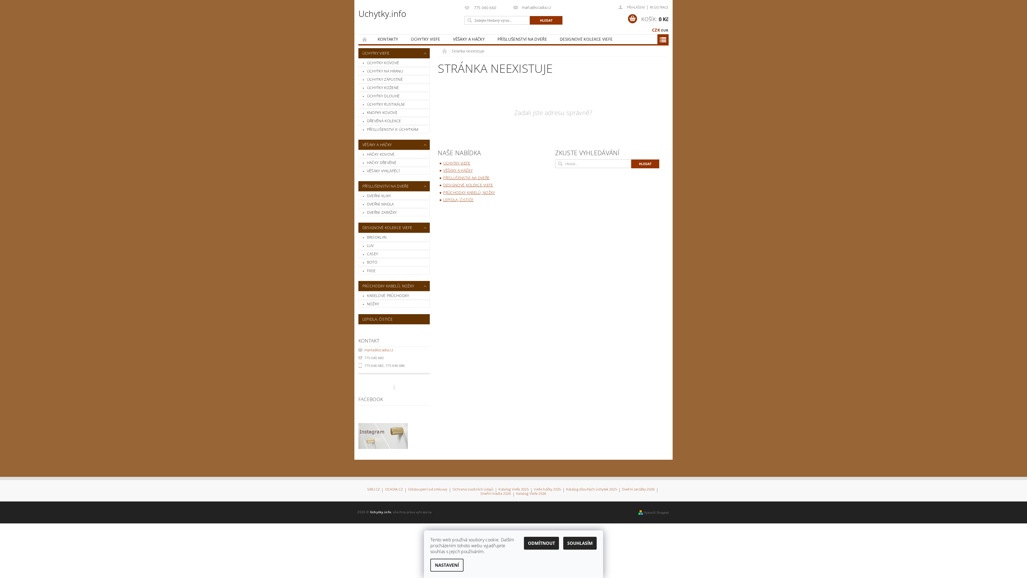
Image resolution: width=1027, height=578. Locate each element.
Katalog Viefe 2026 (531, 494)
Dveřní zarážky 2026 (638, 490)
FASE (371, 270)
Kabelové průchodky (388, 295)
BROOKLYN (377, 237)
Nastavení (447, 565)
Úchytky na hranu (385, 71)
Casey (372, 253)
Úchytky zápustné (385, 79)
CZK (656, 30)
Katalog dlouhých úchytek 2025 (591, 490)
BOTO (372, 262)
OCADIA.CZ (394, 490)
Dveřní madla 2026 (496, 494)
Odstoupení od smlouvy (427, 490)
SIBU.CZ (373, 490)
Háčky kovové (381, 154)
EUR (664, 30)
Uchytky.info (382, 13)
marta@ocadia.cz (378, 349)
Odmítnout (541, 543)
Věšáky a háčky (469, 39)
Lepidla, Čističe (377, 319)
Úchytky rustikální (386, 104)
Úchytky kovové (383, 62)
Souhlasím (580, 543)
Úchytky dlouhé (383, 95)
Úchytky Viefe (425, 39)
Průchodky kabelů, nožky (388, 285)
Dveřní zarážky (382, 212)
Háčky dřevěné (381, 162)
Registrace (659, 7)
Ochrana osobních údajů (473, 490)
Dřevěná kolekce (384, 120)
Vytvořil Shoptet (656, 512)
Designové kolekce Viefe (586, 39)
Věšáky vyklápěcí (383, 170)
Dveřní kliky (379, 195)
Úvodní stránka (364, 39)
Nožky (373, 303)
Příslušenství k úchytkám (393, 129)
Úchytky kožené (383, 87)
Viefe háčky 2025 (547, 490)
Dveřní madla (380, 204)
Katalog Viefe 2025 (514, 490)
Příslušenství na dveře (522, 39)
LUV (370, 245)
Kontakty (388, 39)
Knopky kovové (382, 112)
